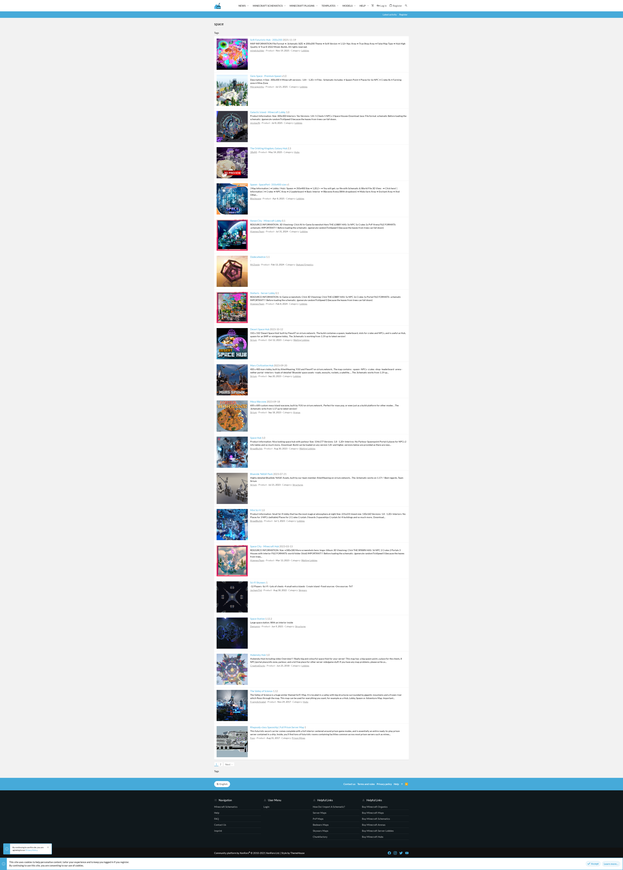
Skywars (303, 590)
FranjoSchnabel (258, 701)
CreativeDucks (257, 665)
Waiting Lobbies (301, 340)
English (223, 784)
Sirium (253, 340)
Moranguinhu (257, 86)
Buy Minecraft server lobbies (378, 830)
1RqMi (253, 152)
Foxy (252, 738)
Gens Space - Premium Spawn (265, 75)
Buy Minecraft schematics (376, 818)
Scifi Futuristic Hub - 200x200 (266, 39)
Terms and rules (366, 784)
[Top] (402, 784)
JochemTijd (256, 590)
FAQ (216, 818)
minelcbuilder (257, 50)
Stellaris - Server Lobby (262, 293)
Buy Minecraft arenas (373, 824)
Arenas (296, 412)
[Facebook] (389, 853)
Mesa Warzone (258, 401)
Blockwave (255, 198)
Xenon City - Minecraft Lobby (265, 220)
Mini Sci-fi (255, 510)
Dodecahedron (258, 256)
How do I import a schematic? (329, 806)
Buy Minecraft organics (375, 806)
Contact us (220, 824)
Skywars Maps (320, 830)
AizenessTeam (257, 231)
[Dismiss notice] (47, 847)
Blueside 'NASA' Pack (261, 473)
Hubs (296, 152)
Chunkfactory (320, 836)
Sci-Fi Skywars (258, 582)
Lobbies (305, 50)
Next (228, 764)
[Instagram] (395, 853)
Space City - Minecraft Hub (264, 546)
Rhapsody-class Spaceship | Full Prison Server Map (277, 727)
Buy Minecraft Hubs (372, 836)
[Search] (406, 5)
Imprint (218, 830)
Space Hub (255, 437)
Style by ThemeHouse (293, 853)
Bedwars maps (321, 824)
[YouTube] (407, 853)
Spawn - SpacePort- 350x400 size (268, 184)
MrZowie (255, 264)
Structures (298, 484)
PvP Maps (318, 818)
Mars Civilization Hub (261, 365)
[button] (248, 6)
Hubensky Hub (258, 654)
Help (216, 812)
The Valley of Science (261, 691)
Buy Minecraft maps (373, 812)
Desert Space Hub (259, 329)
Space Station (257, 618)
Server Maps (319, 812)
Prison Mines (298, 738)
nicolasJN (255, 123)
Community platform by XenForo (247, 853)
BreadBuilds (256, 448)
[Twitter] (401, 853)
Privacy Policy (31, 850)
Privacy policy (384, 784)
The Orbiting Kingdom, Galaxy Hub (268, 148)
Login (266, 806)
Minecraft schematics (226, 806)
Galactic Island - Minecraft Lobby (268, 112)
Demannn (255, 626)
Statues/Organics (304, 264)
